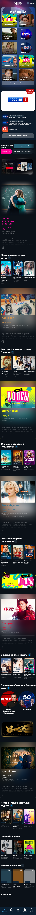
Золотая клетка (6, 825)
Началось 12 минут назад (16, 115)
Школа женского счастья (29, 674)
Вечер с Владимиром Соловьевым (9, 711)
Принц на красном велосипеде (4, 279)
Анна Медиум (5, 884)
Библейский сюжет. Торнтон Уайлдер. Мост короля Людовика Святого (21, 124)
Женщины (4, 855)
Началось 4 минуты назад (16, 121)
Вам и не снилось (29, 371)
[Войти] (28, 3)
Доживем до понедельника (17, 372)
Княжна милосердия (4, 561)
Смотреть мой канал (18, 83)
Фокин (15, 855)
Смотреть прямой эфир (18, 135)
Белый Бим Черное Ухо (4, 372)
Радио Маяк (13, 129)
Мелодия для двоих (5, 466)
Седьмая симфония (16, 466)
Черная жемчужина (16, 885)
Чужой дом (27, 884)
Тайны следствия (6, 674)
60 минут (27, 709)
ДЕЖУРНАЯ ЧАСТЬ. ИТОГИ (17, 117)
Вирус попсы (28, 855)
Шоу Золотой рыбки (17, 278)
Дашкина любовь (29, 277)
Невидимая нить (29, 825)
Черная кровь (17, 674)
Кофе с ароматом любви (18, 825)
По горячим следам (28, 561)
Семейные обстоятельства (18, 561)
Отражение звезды (27, 466)
